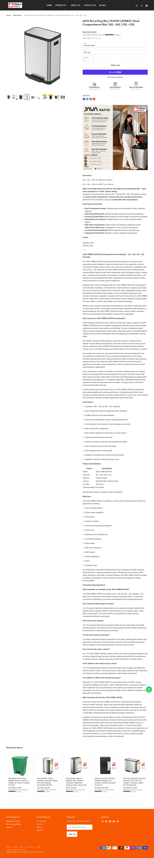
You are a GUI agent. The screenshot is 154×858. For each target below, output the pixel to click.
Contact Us (90, 5)
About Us (75, 5)
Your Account (41, 821)
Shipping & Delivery (13, 821)
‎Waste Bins (17, 15)
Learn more (118, 34)
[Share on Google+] (90, 99)
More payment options (115, 77)
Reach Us (40, 830)
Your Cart (40, 824)
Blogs (102, 5)
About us (9, 827)
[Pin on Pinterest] (94, 99)
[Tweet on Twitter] (87, 99)
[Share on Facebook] (84, 99)
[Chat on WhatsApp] (149, 689)
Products (61, 5)
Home (49, 5)
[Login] (142, 6)
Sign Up (39, 827)
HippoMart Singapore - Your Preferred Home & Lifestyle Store (24, 852)
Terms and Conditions (13, 824)
